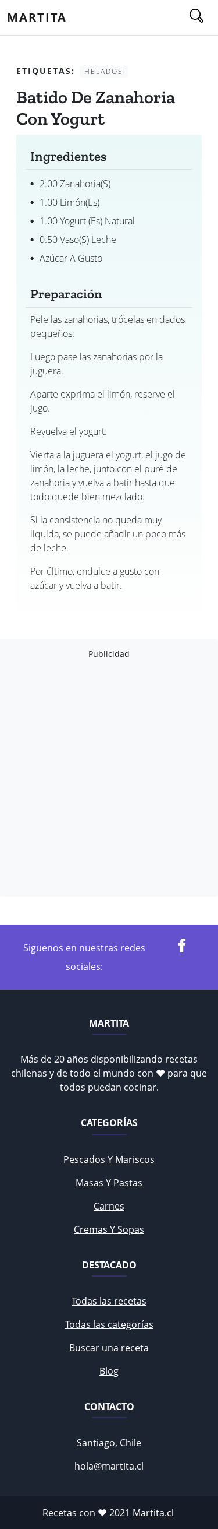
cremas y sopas (109, 1229)
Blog (109, 1371)
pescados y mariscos (109, 1159)
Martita (37, 17)
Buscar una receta (109, 1347)
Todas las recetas (109, 1301)
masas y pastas (109, 1182)
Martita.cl (153, 1512)
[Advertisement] (109, 778)
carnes (109, 1206)
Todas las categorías (109, 1324)
